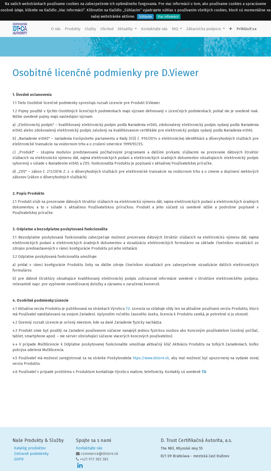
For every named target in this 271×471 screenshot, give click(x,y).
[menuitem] (56, 29)
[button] (230, 29)
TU (128, 308)
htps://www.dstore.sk (151, 358)
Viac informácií (168, 16)
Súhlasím (145, 16)
